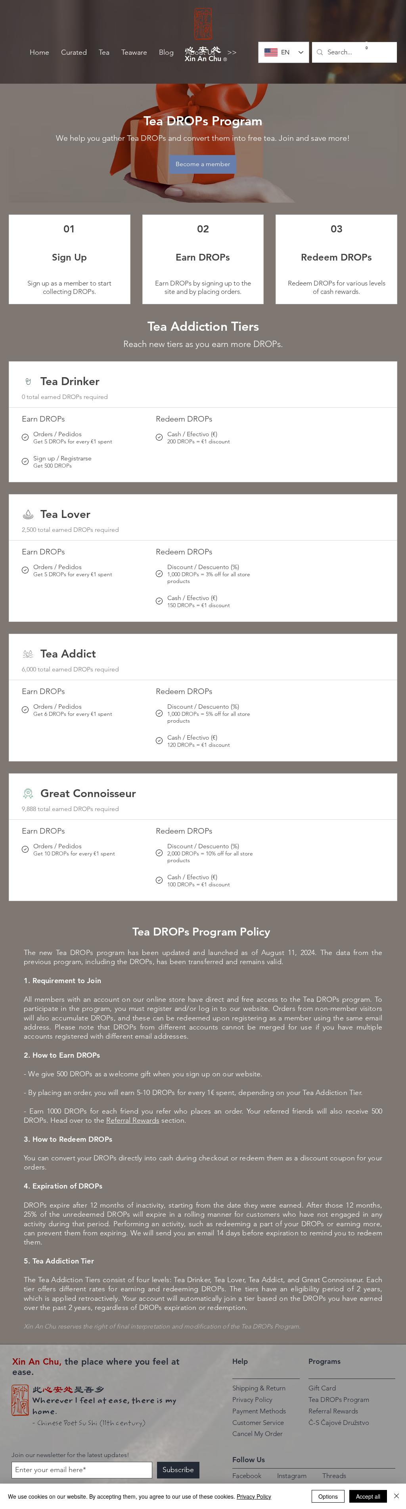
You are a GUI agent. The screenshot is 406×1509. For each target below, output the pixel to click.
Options (328, 1496)
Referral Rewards (132, 1120)
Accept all (368, 1496)
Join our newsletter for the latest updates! (70, 1455)
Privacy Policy (254, 1496)
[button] (74, 52)
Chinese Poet (58, 1423)
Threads (334, 1476)
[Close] (396, 1496)
